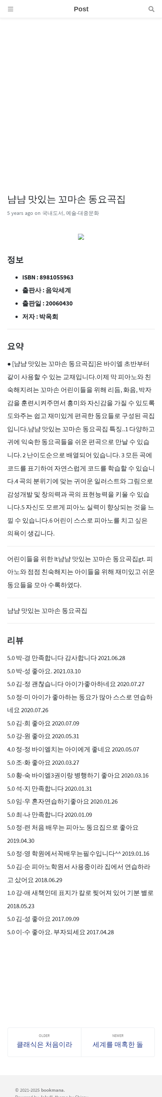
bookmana (52, 1090)
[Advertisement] (81, 99)
